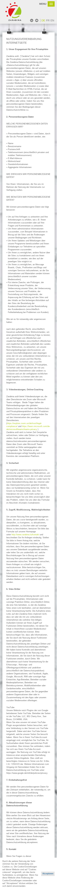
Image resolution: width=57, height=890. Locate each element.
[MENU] (51, 4)
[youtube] (36, 20)
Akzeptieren (47, 874)
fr (48, 20)
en (52, 20)
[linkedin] (31, 20)
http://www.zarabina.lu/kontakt (25, 534)
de (43, 20)
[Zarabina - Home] (14, 12)
